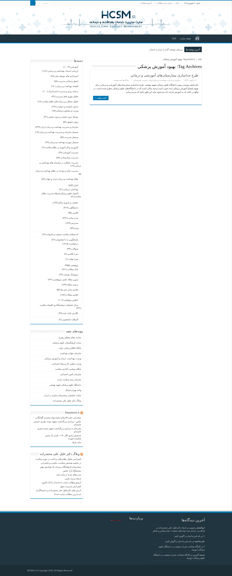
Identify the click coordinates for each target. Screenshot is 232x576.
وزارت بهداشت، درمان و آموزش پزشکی (62, 358)
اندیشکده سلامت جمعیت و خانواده (62, 234)
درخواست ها (72, 243)
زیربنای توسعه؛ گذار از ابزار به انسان (166, 49)
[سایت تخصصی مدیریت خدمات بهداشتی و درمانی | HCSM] (116, 19)
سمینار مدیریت (71, 137)
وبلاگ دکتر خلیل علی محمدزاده (67, 400)
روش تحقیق (72, 122)
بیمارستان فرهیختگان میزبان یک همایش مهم (60, 467)
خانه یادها (77, 442)
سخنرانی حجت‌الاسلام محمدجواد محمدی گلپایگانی (58, 417)
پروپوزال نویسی (70, 274)
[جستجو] (32, 3)
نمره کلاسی (72, 254)
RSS (174, 38)
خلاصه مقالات (72, 295)
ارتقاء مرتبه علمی (73, 478)
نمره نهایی (73, 259)
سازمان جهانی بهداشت (70, 353)
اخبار (76, 185)
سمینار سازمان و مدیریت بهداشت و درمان (58, 132)
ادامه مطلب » (100, 98)
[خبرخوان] (91, 66)
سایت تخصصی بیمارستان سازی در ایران (62, 395)
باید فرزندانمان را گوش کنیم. (187, 536)
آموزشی (74, 67)
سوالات (74, 248)
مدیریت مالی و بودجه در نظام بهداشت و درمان (56, 171)
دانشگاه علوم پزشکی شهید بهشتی (65, 385)
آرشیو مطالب (146, 3)
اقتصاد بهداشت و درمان (67, 86)
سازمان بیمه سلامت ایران (69, 379)
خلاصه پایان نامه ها (69, 289)
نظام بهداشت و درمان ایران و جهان (62, 179)
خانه (177, 3)
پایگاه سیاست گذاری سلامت (68, 369)
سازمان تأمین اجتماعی (70, 374)
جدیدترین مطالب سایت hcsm (67, 494)
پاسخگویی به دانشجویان (67, 239)
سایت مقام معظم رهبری (69, 337)
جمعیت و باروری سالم (68, 202)
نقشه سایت (185, 38)
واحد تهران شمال (73, 390)
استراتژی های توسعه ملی (66, 76)
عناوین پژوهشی (71, 300)
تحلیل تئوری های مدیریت (67, 96)
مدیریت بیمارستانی (140, 80)
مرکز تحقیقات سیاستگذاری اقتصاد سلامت (59, 305)
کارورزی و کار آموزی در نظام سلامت (61, 147)
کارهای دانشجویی (70, 319)
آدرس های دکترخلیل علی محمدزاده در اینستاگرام (58, 490)
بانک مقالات (72, 269)
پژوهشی (74, 265)
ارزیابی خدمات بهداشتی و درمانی (63, 71)
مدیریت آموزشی (70, 152)
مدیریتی (74, 223)
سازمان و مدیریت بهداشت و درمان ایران (164, 80)
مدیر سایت (73, 218)
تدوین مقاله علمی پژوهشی (65, 279)
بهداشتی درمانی (70, 189)
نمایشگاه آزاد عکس (72, 470)
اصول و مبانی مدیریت (68, 81)
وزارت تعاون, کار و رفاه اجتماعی (66, 363)
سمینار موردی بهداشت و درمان (64, 142)
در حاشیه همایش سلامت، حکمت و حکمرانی (61, 463)
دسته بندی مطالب (164, 3)
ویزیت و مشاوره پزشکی (67, 110)
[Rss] (76, 570)
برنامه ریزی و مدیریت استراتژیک (63, 91)
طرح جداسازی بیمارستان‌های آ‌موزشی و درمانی (164, 75)
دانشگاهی (73, 207)
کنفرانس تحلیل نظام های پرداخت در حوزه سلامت (58, 459)
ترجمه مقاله (72, 284)
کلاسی (75, 212)
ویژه (76, 228)
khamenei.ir (72, 412)
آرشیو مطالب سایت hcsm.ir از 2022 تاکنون (61, 482)
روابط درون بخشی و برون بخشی (63, 117)
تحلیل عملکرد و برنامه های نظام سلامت (60, 101)
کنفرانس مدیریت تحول (70, 486)
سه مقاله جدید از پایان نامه (68, 474)
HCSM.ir (31, 570)
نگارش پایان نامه (70, 313)
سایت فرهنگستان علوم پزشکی (66, 342)
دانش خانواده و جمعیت (67, 106)
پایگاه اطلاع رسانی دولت (69, 348)
